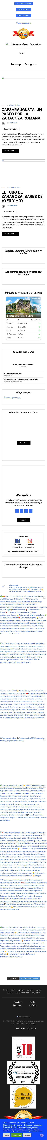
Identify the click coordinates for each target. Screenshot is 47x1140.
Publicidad (31, 1029)
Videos (9, 993)
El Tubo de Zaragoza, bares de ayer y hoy (22, 196)
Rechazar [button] (27, 1135)
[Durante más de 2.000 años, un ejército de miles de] (23, 949)
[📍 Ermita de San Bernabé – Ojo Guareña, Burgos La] (23, 854)
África (5, 990)
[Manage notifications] (42, 1135)
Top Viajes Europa (23, 9)
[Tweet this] (25, 129)
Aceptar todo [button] (17, 1135)
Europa (21, 345)
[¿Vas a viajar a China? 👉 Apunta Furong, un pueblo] (23, 713)
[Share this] (22, 129)
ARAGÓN (11, 105)
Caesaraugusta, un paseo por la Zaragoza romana (22, 113)
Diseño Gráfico (30, 1024)
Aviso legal (20, 1029)
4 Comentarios (9, 212)
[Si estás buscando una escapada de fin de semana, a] (23, 902)
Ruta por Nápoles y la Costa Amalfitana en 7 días (21, 358)
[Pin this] (29, 129)
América (21, 990)
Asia (12, 990)
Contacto (36, 993)
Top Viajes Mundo (23, 15)
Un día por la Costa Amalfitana (23, 343)
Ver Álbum (23, 421)
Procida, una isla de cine (13, 352)
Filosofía (23, 499)
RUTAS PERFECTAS (17, 360)
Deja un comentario (10, 129)
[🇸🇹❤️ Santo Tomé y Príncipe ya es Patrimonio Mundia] (23, 618)
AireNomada (13, 123)
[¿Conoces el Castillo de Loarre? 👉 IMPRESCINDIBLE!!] (23, 807)
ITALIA (26, 345)
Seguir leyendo (10, 151)
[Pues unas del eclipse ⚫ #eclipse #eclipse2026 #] (23, 760)
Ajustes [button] (6, 1135)
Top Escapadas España (23, 3)
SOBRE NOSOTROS (22, 993)
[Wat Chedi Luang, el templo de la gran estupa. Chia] (23, 665)
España (17, 105)
